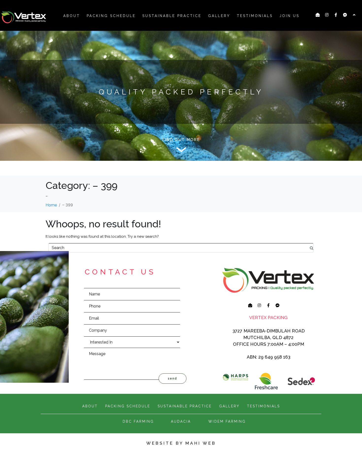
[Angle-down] (181, 149)
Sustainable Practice (171, 16)
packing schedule (111, 16)
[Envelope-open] (318, 15)
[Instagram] (327, 15)
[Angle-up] (354, 15)
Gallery (219, 16)
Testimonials (255, 16)
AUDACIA (181, 421)
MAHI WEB (200, 443)
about (71, 16)
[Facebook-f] (336, 15)
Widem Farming (227, 421)
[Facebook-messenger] (345, 15)
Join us (289, 16)
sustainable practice (185, 406)
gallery (229, 406)
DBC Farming (138, 421)
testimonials (263, 406)
